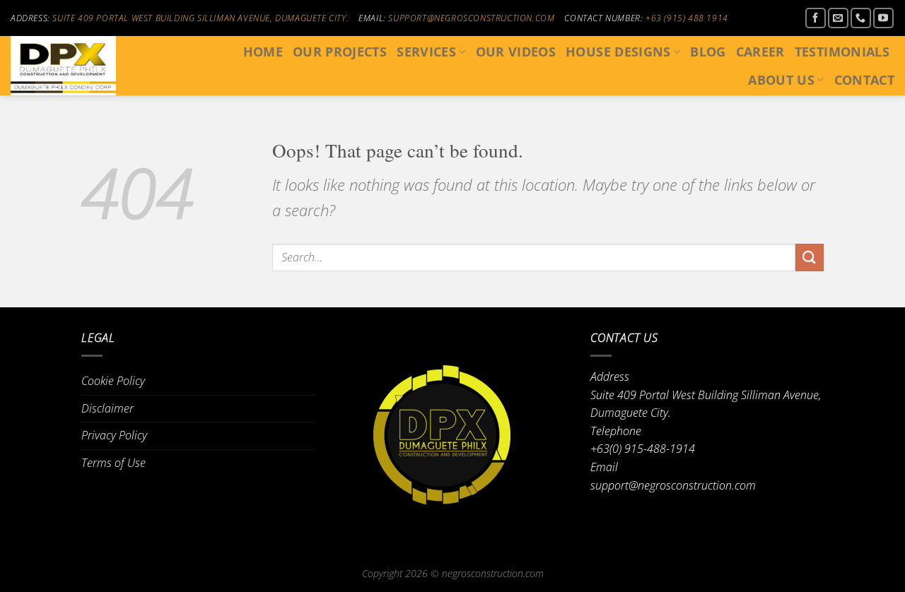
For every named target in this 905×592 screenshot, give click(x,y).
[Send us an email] (838, 18)
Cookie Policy (113, 381)
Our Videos (516, 51)
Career (760, 51)
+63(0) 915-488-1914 (642, 448)
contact (864, 79)
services (426, 51)
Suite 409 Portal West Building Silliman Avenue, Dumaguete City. (200, 18)
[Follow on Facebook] (815, 18)
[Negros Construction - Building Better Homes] (75, 65)
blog (707, 51)
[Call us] (861, 18)
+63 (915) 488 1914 (687, 18)
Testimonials (842, 51)
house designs (618, 51)
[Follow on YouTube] (883, 18)
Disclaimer (107, 408)
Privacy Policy (114, 435)
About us (781, 79)
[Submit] (809, 257)
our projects (340, 51)
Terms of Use (113, 462)
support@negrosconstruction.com (471, 18)
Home (263, 51)
